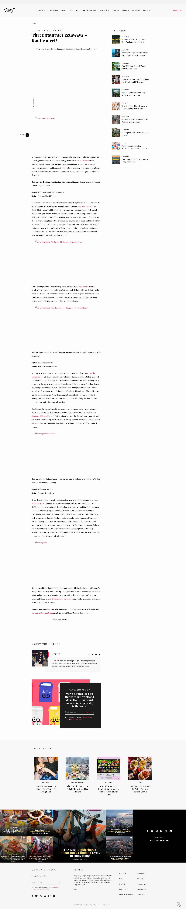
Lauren (56, 653)
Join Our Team (142, 884)
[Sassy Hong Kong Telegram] (171, 831)
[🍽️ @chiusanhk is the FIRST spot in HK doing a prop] (13, 849)
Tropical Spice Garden (61, 599)
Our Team (140, 879)
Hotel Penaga (37, 503)
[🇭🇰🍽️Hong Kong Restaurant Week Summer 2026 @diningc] (40, 823)
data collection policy (76, 719)
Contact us (141, 873)
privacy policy (88, 717)
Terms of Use (141, 889)
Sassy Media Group (126, 895)
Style (70, 10)
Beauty (77, 10)
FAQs (121, 879)
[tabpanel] (130, 39)
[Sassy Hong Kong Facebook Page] (147, 831)
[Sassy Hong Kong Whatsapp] (166, 831)
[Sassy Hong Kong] (9, 10)
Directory (146, 10)
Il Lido (88, 419)
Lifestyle (115, 10)
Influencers (136, 10)
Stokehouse (83, 286)
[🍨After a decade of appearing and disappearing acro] (13, 823)
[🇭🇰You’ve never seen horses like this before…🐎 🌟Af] (40, 849)
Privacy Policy (124, 889)
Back (34, 23)
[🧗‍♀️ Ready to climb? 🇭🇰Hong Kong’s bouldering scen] (79, 836)
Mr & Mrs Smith (83, 161)
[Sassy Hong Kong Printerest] (161, 831)
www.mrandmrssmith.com (42, 613)
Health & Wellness (89, 10)
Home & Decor (104, 10)
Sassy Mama (141, 895)
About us (122, 873)
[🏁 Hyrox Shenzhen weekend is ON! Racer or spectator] (119, 849)
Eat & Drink (54, 10)
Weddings (125, 10)
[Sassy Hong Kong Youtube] (152, 831)
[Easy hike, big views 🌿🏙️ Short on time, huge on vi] (119, 823)
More (75, 889)
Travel (63, 10)
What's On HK (42, 10)
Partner (122, 884)
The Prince (86, 206)
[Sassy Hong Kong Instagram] (157, 831)
